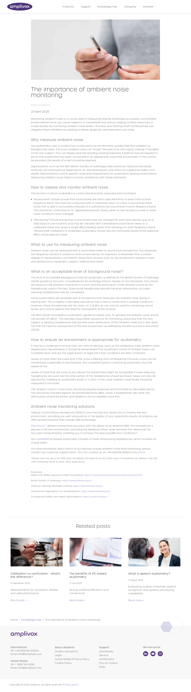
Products (68, 6)
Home (14, 619)
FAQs (102, 666)
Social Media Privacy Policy (72, 659)
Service (103, 655)
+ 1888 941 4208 (24, 664)
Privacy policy (71, 684)
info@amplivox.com (30, 654)
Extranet (148, 6)
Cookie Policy (63, 663)
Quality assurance (66, 651)
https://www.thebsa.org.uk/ (77, 480)
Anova (41, 425)
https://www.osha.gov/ (95, 496)
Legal (58, 655)
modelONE (42, 439)
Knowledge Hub (31, 619)
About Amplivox (64, 647)
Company (130, 6)
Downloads (106, 651)
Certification (107, 659)
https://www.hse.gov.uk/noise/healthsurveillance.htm (113, 475)
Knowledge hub (107, 6)
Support (86, 6)
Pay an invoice (108, 663)
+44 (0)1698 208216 (27, 650)
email (141, 452)
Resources (86, 484)
